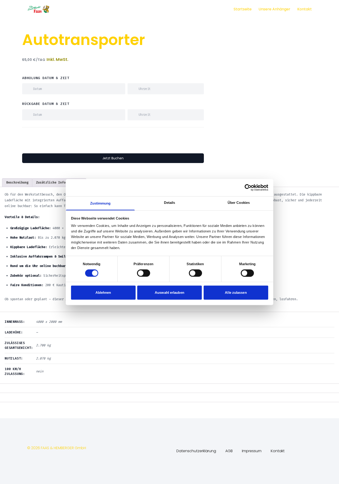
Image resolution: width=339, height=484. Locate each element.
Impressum (252, 451)
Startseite (243, 9)
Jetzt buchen (113, 158)
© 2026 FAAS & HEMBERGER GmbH (56, 448)
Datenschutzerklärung (196, 451)
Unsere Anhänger (274, 9)
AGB (229, 451)
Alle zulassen (236, 293)
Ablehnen (103, 293)
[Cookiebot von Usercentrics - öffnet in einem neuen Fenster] (248, 187)
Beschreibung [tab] (17, 182)
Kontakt (304, 9)
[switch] (143, 273)
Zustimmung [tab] (100, 203)
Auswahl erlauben (169, 293)
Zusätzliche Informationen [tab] (59, 182)
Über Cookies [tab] (239, 203)
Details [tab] (169, 203)
